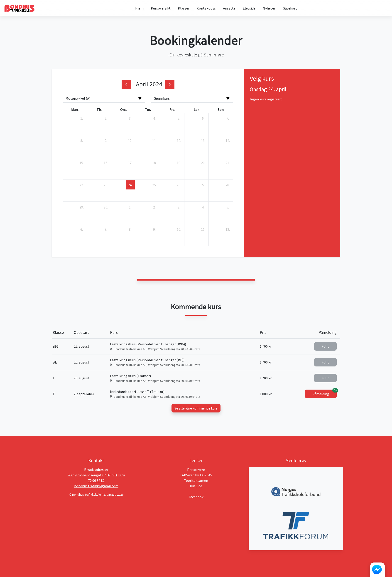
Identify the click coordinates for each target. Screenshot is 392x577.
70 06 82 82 (96, 480)
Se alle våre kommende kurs (196, 408)
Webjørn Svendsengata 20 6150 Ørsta (96, 475)
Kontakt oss (206, 8)
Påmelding (324, 393)
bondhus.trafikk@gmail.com (96, 486)
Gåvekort (290, 8)
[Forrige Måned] (126, 84)
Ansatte (229, 8)
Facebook (196, 497)
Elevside (249, 8)
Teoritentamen (196, 480)
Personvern (196, 469)
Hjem (139, 8)
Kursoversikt (161, 8)
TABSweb (187, 475)
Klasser (183, 8)
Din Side (196, 486)
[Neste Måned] (169, 84)
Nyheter (269, 8)
